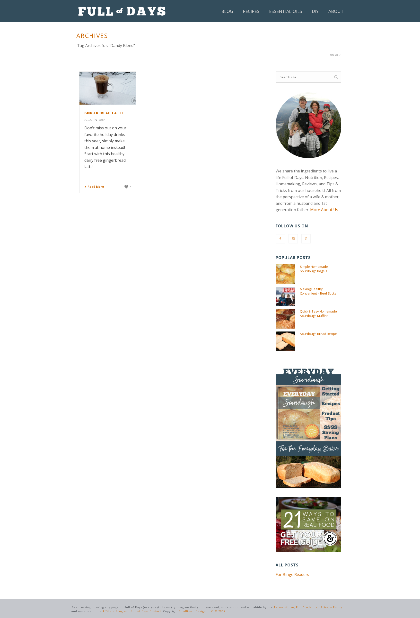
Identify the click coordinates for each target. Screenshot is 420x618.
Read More (96, 187)
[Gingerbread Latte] (107, 88)
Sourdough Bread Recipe (318, 333)
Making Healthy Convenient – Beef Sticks (318, 291)
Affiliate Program (116, 611)
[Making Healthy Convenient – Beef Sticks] (285, 296)
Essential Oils (285, 11)
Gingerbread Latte (104, 113)
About (336, 11)
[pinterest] (306, 238)
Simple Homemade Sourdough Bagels (314, 268)
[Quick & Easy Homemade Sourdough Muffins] (285, 319)
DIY (315, 11)
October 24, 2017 (94, 120)
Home (334, 54)
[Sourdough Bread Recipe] (285, 341)
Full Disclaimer (307, 607)
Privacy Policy (331, 607)
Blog (227, 11)
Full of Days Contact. (146, 611)
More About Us (324, 209)
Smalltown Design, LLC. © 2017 (202, 611)
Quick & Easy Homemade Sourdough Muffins (318, 313)
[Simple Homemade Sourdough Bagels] (285, 274)
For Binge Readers (292, 574)
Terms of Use (284, 607)
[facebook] (280, 238)
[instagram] (293, 238)
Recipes (251, 11)
